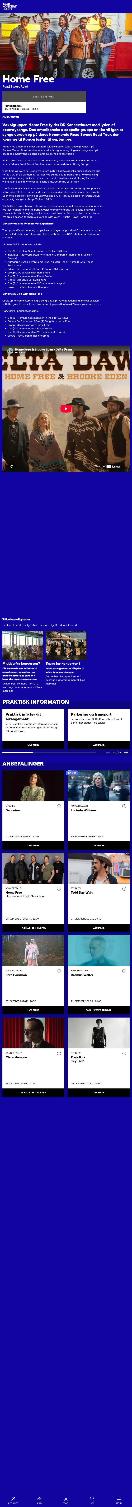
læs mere (33, 744)
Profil (66, 1503)
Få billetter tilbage (33, 927)
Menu (119, 1503)
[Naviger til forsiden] (10, 6)
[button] (59, 806)
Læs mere (33, 845)
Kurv (39, 1503)
